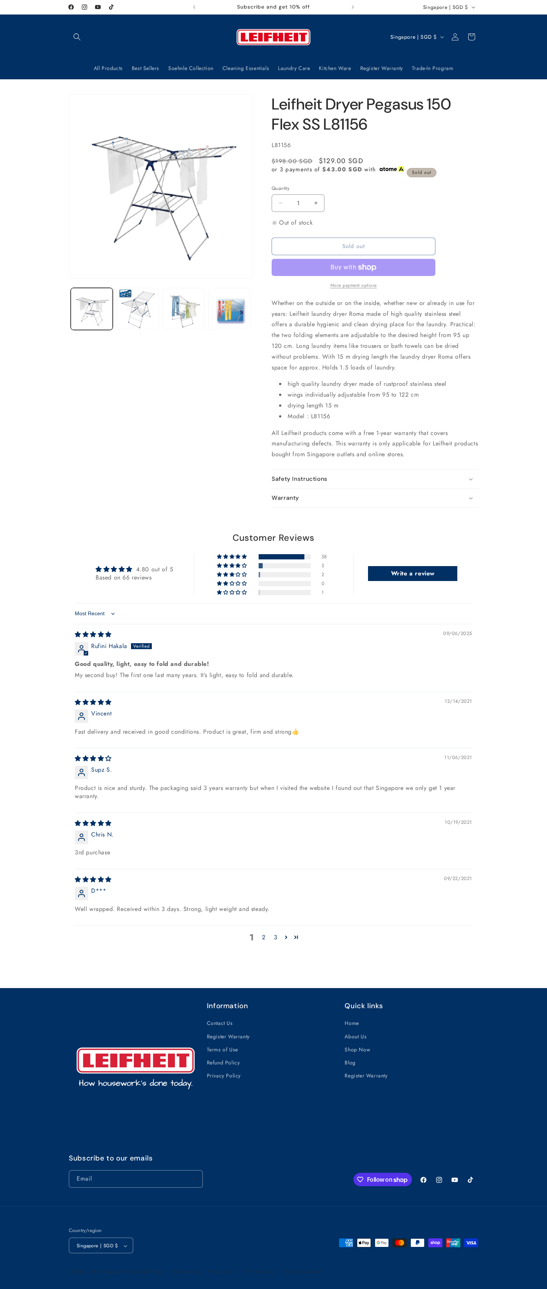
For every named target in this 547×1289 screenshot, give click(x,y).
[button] (77, 37)
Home (352, 1023)
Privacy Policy (224, 1075)
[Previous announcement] (194, 7)
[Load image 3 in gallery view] (184, 309)
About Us (356, 1036)
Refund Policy (223, 1062)
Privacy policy (221, 1272)
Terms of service (259, 1272)
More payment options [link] (353, 285)
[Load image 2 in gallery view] (137, 309)
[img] (93, 635)
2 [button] (264, 937)
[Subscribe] (194, 1179)
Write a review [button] (413, 573)
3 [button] (276, 937)
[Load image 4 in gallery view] (229, 309)
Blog (350, 1062)
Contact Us (220, 1023)
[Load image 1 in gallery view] (92, 309)
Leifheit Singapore (105, 1272)
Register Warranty (228, 1036)
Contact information (302, 1272)
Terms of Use (222, 1049)
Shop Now (357, 1049)
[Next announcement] (353, 7)
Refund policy (185, 1272)
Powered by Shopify (145, 1272)
